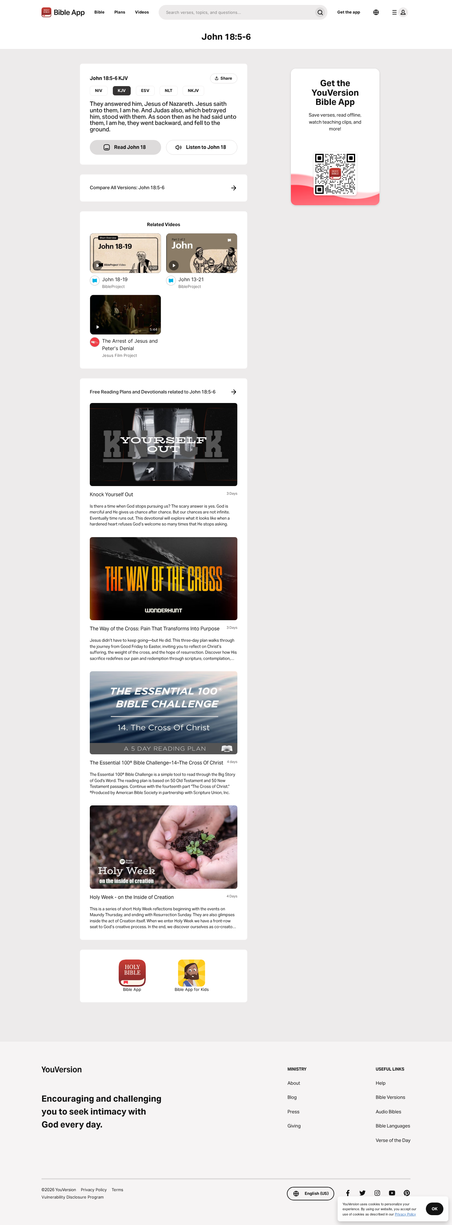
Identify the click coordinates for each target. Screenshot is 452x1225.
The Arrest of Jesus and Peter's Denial (130, 344)
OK (435, 1208)
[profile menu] (398, 12)
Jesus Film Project (119, 355)
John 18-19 (121, 279)
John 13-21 (197, 279)
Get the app (348, 12)
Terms (117, 1189)
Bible (99, 12)
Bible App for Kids (192, 989)
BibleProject (113, 286)
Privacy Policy (94, 1189)
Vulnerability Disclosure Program (73, 1197)
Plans (119, 12)
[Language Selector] (376, 12)
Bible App (132, 989)
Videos (142, 12)
